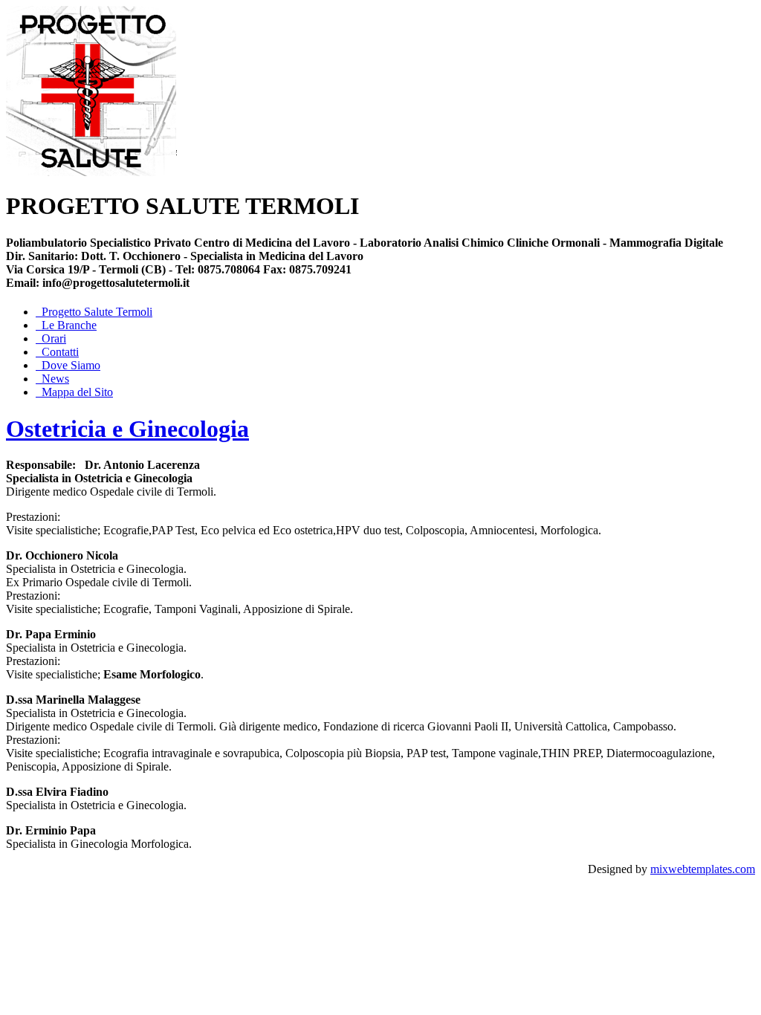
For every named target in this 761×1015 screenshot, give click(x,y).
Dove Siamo (71, 365)
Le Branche (69, 325)
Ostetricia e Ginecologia (127, 428)
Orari (54, 338)
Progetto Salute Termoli (97, 311)
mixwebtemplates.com (702, 869)
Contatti (60, 352)
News (55, 378)
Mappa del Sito (77, 392)
